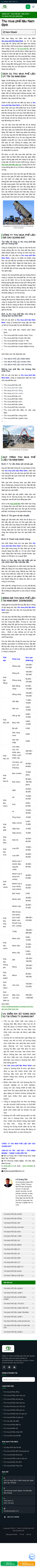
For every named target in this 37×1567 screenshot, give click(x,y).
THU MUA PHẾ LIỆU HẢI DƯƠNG (18, 364)
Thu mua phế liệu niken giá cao (14, 1403)
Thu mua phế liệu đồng (13, 1218)
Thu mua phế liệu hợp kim (13, 1227)
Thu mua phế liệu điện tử (13, 1267)
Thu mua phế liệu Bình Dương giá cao (17, 1326)
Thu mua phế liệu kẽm (12, 1258)
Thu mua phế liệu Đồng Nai (12, 1455)
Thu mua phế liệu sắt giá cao (13, 1399)
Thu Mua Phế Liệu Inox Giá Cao (14, 1406)
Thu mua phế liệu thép (13, 388)
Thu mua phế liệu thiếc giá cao (14, 1410)
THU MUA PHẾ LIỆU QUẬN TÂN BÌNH (16, 1312)
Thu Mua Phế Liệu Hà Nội (12, 1447)
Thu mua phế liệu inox (12, 1232)
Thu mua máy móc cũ (12, 1262)
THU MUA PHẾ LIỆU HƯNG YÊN (17, 362)
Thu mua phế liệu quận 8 (13, 1288)
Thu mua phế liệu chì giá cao (13, 1417)
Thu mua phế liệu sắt (12, 1223)
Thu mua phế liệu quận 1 (13, 1317)
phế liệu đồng (17, 390)
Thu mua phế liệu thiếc (13, 1236)
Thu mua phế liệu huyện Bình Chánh (15, 1298)
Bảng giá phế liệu (11, 1534)
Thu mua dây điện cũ (12, 1249)
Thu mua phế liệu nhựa (12, 1271)
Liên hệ (28, 1534)
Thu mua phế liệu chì (12, 1240)
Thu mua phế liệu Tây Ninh (12, 1462)
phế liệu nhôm (17, 393)
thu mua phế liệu (23, 49)
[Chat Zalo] (32, 1556)
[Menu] (33, 6)
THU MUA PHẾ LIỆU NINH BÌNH (17, 359)
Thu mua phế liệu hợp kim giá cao (15, 1414)
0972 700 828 (28, 1166)
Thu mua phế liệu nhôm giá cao (14, 1395)
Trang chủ (5, 14)
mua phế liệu (15, 504)
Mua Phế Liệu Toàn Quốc (20, 14)
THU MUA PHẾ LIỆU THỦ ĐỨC (14, 1303)
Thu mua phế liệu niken (12, 1245)
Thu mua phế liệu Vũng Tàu (12, 1466)
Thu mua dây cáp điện (11, 1421)
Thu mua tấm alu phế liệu (14, 1275)
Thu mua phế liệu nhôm (13, 1214)
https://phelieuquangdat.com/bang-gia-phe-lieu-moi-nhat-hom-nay (18, 1008)
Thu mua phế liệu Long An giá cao (17, 1321)
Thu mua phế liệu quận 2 (13, 1332)
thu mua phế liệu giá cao (11, 165)
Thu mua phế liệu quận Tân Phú (16, 1308)
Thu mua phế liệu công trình (13, 1432)
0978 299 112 (9, 1166)
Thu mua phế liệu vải (12, 1253)
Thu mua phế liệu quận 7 (13, 1293)
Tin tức (21, 1534)
